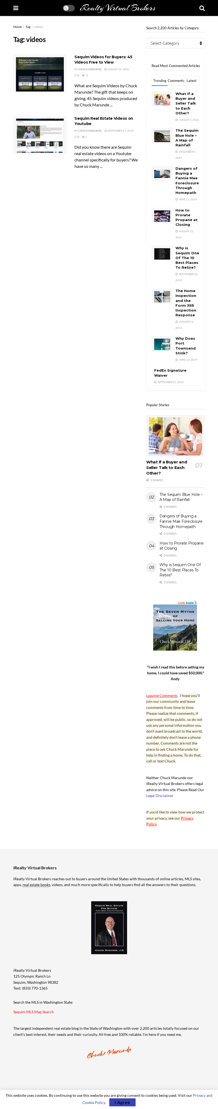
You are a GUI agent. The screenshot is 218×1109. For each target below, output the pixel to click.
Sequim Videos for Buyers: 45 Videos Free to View (103, 60)
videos (38, 27)
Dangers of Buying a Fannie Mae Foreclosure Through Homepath (181, 521)
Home (17, 27)
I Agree (122, 1102)
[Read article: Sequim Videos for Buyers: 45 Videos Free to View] (39, 74)
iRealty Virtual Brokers (117, 8)
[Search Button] (202, 8)
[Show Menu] (15, 8)
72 (86, 75)
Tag (28, 27)
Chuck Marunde (90, 69)
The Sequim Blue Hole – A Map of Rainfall (181, 497)
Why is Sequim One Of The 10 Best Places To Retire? (187, 257)
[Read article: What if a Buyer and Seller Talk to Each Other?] (175, 435)
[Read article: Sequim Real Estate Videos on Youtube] (39, 135)
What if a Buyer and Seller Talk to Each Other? (185, 103)
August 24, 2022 (118, 69)
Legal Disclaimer (160, 795)
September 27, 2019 (120, 130)
